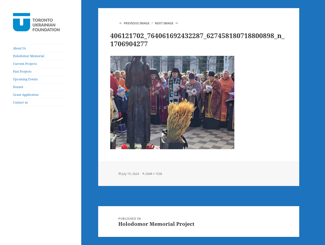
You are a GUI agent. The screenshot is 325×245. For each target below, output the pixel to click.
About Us (19, 48)
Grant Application (26, 95)
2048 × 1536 (153, 174)
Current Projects (25, 64)
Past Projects (22, 71)
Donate (18, 87)
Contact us (20, 102)
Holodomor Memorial (28, 56)
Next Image (164, 23)
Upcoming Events (25, 79)
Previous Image (137, 23)
